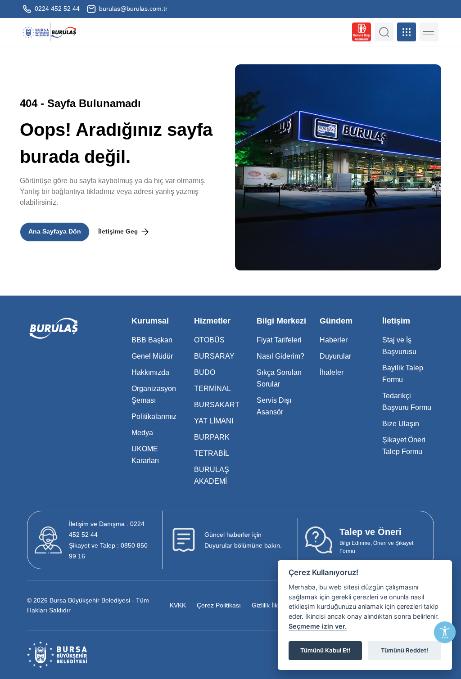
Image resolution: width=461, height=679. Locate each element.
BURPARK (212, 437)
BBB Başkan (151, 340)
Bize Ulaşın (400, 423)
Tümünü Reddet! (404, 650)
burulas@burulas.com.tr (132, 8)
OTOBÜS (209, 340)
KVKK (178, 605)
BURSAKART (217, 405)
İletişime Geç (119, 231)
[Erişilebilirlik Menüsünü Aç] (445, 632)
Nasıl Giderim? (280, 356)
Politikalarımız (153, 416)
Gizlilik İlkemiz (271, 605)
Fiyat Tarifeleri (279, 340)
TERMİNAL (212, 388)
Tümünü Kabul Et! (325, 650)
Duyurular (335, 356)
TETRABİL (211, 453)
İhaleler (331, 372)
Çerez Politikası (219, 605)
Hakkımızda (150, 372)
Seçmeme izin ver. (318, 626)
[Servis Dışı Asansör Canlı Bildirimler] (361, 31)
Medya (142, 432)
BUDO (204, 372)
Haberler (334, 340)
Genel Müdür (152, 356)
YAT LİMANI (213, 421)
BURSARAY (214, 356)
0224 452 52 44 (56, 8)
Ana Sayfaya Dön (54, 231)
